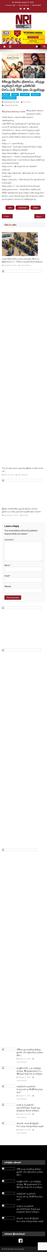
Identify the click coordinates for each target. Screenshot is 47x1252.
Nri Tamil (26, 102)
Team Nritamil (25, 265)
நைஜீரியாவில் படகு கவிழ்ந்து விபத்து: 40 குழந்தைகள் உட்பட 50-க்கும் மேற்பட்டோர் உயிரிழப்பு (30, 1071)
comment (22, 208)
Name (7, 565)
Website (7, 586)
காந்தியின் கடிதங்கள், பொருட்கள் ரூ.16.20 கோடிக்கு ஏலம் (30, 1089)
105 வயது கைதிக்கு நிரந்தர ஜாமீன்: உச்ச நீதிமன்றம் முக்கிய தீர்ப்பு (30, 1052)
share (35, 208)
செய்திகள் (25, 94)
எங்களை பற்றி (10, 5)
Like (10, 208)
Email (7, 576)
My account (36, 5)
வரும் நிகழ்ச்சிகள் (9, 98)
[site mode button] (38, 46)
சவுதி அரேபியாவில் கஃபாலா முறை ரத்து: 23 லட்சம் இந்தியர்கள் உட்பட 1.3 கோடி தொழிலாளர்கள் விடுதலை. (22, 260)
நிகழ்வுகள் (35, 94)
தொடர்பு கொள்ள (23, 5)
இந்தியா (6, 94)
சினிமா (15, 94)
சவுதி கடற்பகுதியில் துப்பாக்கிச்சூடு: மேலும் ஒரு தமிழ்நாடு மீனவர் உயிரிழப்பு (28, 1108)
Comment (9, 540)
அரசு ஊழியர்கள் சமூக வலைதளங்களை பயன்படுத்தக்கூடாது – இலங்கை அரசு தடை (9, 216)
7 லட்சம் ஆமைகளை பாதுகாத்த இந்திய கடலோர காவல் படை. (22, 469)
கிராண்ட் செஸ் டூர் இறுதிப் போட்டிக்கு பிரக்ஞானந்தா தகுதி (30, 1124)
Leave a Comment (11, 105)
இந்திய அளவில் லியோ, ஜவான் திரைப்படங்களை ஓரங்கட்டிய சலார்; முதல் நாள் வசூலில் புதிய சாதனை (21, 510)
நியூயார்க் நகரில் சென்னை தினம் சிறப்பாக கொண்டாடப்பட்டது (40, 216)
